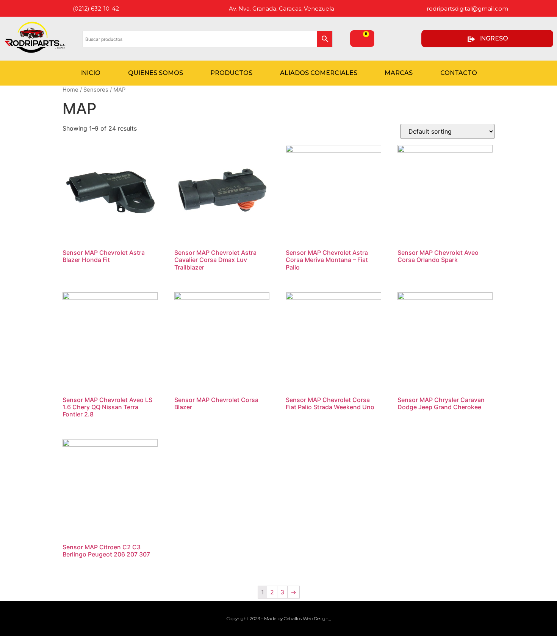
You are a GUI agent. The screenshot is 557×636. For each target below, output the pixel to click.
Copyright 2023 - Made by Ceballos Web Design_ (279, 618)
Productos (231, 72)
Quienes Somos (155, 72)
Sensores (95, 89)
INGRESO (493, 38)
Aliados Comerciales (318, 72)
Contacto (458, 72)
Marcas (399, 72)
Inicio (90, 72)
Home (70, 89)
